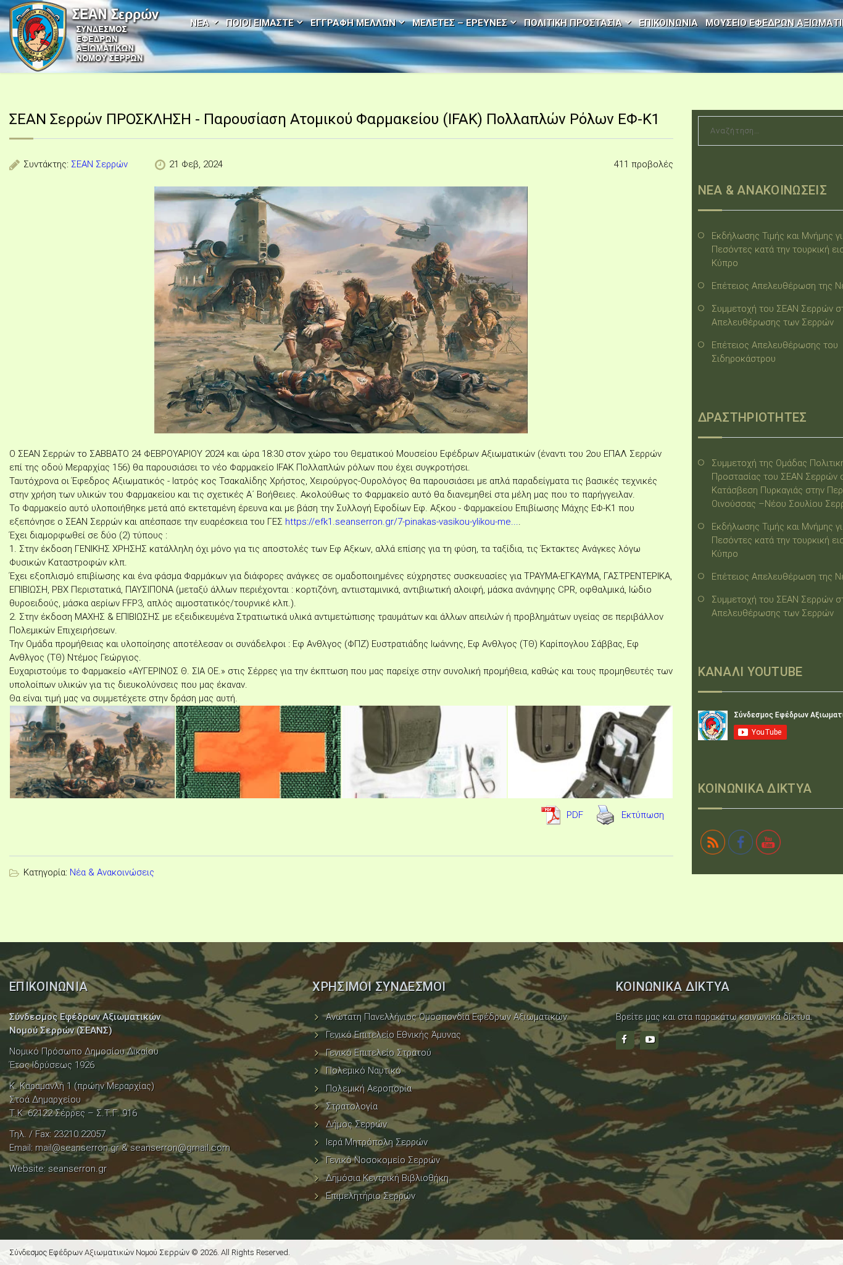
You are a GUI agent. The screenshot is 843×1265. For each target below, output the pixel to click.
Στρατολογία (352, 1106)
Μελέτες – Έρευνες (459, 22)
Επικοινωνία (668, 22)
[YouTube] (649, 1040)
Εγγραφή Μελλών (353, 22)
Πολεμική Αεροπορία (369, 1088)
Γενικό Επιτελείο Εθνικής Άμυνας (393, 1034)
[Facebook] (625, 1040)
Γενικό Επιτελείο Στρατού (378, 1052)
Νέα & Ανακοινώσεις (112, 872)
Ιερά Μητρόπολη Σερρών (377, 1142)
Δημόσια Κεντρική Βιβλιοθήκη (387, 1178)
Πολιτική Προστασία (573, 22)
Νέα (199, 22)
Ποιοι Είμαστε (260, 22)
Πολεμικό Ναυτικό (363, 1070)
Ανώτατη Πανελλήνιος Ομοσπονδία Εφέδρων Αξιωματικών (446, 1016)
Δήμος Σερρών (356, 1124)
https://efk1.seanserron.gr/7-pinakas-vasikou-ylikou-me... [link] (401, 521)
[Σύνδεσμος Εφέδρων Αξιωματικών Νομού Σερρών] (84, 36)
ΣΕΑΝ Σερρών (99, 164)
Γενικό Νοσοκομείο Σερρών (383, 1160)
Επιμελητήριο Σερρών (370, 1195)
